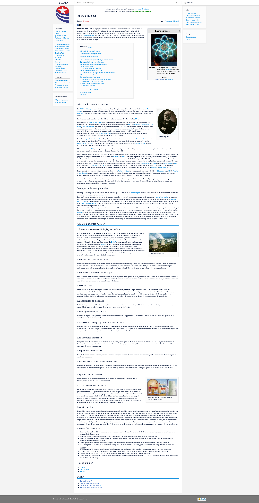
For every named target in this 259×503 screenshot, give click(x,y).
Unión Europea (135, 193)
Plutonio (82, 467)
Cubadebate (169, 80)
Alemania (137, 124)
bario (130, 129)
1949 (169, 171)
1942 (92, 149)
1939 (124, 127)
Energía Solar (84, 469)
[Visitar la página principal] (62, 14)
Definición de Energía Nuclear (90, 485)
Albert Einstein (82, 143)
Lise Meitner (145, 124)
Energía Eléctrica (88, 35)
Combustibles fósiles (161, 197)
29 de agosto (161, 171)
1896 (81, 109)
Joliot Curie (107, 133)
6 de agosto (146, 163)
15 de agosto (95, 165)
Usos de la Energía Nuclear (89, 483)
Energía (82, 471)
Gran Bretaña (83, 173)
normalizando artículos (142, 9)
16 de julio (116, 157)
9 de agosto (168, 163)
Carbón (173, 199)
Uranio (79, 212)
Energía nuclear (159, 80)
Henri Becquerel (88, 109)
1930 (90, 122)
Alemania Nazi (141, 139)
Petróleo (80, 201)
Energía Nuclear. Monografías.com (91, 487)
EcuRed (63, 2)
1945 (123, 157)
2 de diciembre (84, 149)
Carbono (87, 195)
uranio (116, 129)
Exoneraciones (82, 499)
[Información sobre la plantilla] (179, 30)
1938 (129, 124)
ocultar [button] (90, 47)
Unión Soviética (123, 171)
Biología (113, 242)
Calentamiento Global (88, 203)
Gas (85, 201)
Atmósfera (102, 195)
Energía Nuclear (85, 481)
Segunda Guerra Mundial (92, 139)
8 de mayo (162, 167)
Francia (100, 133)
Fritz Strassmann (88, 127)
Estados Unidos (140, 143)
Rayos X (80, 113)
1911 (136, 119)
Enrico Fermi (97, 122)
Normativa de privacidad (61, 499)
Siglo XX (103, 244)
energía (168, 69)
